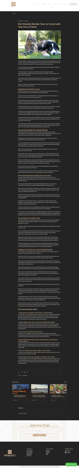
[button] (65, 13)
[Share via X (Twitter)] (21, 372)
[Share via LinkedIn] (24, 372)
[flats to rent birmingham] (20, 388)
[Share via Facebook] (18, 372)
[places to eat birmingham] (58, 388)
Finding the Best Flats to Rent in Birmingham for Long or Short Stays (20, 396)
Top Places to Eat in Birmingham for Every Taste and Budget (58, 396)
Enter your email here (39, 430)
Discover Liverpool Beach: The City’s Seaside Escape (39, 396)
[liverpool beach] (39, 388)
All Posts (14, 13)
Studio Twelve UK (56, 466)
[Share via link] (27, 372)
